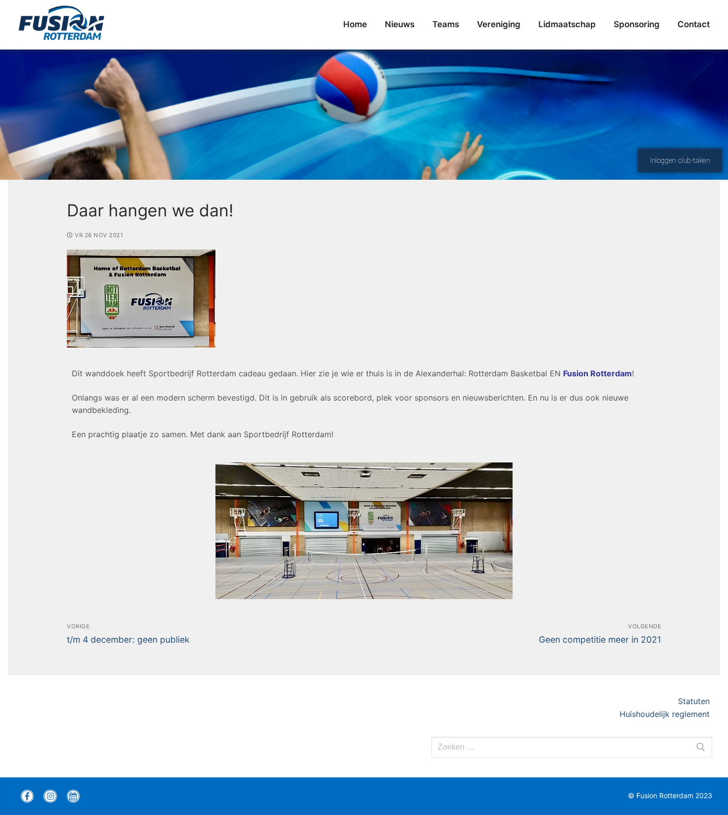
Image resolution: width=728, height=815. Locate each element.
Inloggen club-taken (680, 160)
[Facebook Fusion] (27, 796)
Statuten (695, 701)
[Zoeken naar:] (571, 747)
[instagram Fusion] (50, 796)
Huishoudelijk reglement (666, 714)
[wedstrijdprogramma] (73, 796)
